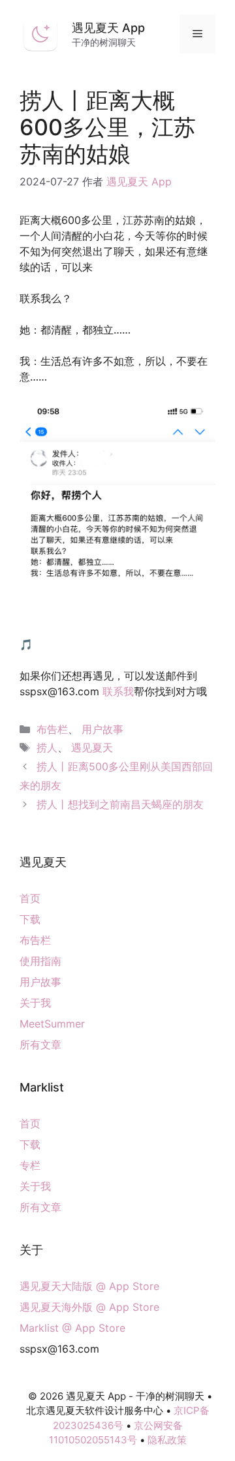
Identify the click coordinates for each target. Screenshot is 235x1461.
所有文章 (40, 1044)
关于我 (35, 1002)
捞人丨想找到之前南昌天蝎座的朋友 (120, 804)
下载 (30, 919)
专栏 (30, 1165)
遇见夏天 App (108, 28)
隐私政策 (167, 1440)
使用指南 (40, 960)
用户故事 (102, 729)
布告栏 (52, 729)
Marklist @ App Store (72, 1327)
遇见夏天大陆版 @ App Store (89, 1286)
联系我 (118, 691)
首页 (30, 898)
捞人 (47, 747)
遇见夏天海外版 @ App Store (89, 1306)
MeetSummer (52, 1023)
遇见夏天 (92, 747)
